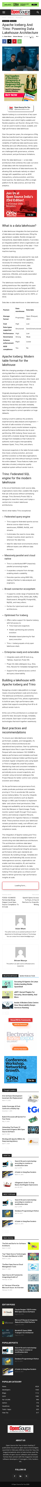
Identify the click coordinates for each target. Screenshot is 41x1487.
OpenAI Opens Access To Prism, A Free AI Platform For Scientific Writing (30, 901)
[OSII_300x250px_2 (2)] (20, 219)
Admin (4, 987)
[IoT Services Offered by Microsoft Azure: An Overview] (33, 1288)
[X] (9, 41)
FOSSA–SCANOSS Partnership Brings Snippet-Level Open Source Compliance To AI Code (10, 902)
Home (4, 17)
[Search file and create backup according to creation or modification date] (7, 1163)
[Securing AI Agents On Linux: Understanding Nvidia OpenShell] (7, 984)
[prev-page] (3, 1013)
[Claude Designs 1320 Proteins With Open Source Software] (7, 1312)
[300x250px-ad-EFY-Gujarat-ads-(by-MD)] (20, 1050)
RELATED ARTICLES (10, 976)
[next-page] (7, 1013)
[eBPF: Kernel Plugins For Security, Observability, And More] (7, 994)
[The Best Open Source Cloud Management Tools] (33, 1267)
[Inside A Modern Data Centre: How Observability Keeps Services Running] (7, 1005)
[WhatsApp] (19, 41)
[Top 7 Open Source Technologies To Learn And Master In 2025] (33, 1256)
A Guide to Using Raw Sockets (25, 1172)
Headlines (13, 21)
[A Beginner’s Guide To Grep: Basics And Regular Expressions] (7, 1184)
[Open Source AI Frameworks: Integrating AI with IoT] (33, 1277)
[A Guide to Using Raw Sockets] (7, 1174)
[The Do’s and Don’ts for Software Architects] (33, 1246)
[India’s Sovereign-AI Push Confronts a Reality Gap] (33, 1109)
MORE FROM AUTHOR (27, 976)
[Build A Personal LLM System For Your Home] (33, 1119)
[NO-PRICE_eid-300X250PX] (20, 100)
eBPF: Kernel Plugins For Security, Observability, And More (25, 994)
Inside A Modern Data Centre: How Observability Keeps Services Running (26, 1005)
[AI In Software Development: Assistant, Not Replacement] (33, 1098)
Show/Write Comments (20, 1020)
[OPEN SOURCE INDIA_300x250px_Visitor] (20, 1083)
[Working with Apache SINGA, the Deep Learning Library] (33, 1141)
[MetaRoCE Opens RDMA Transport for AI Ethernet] (7, 1333)
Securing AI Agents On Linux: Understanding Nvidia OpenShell (26, 984)
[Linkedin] (20, 1476)
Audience (11, 17)
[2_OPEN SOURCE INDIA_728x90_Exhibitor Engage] (20, 7)
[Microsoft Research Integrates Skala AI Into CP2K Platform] (7, 1322)
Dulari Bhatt (7, 36)
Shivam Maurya (17, 36)
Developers (19, 17)
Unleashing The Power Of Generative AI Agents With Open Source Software (13, 1129)
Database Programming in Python (27, 1211)
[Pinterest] (14, 41)
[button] (3, 12)
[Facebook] (4, 41)
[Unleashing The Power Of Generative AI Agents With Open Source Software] (33, 1130)
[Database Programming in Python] (7, 1213)
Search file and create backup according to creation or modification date (25, 1163)
